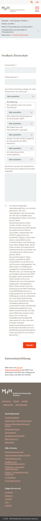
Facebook (9, 492)
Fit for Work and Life (12, 481)
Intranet (16, 401)
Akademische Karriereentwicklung (18, 421)
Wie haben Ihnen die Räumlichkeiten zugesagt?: (17, 128)
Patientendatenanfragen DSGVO (17, 455)
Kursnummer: (10, 65)
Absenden (29, 345)
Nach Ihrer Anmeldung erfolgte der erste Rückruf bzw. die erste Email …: (20, 90)
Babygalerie (9, 442)
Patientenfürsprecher (13, 459)
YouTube (8, 499)
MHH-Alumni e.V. (11, 439)
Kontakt (25, 401)
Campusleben (10, 478)
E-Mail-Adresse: (11, 77)
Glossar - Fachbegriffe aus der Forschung (16, 473)
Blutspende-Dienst (12, 429)
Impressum (6, 401)
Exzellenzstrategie (12, 418)
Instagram (9, 496)
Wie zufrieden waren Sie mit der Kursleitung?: (19, 106)
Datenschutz (8, 405)
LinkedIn (8, 506)
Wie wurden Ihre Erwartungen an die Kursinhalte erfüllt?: (19, 117)
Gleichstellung (10, 433)
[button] (37, 8)
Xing (7, 502)
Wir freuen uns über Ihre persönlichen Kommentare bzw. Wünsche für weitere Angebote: (20, 168)
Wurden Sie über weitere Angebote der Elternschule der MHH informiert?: (20, 141)
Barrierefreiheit (21, 405)
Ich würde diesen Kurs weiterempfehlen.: (15, 153)
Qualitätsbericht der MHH (14, 436)
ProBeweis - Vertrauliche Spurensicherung (14, 468)
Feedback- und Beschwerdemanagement (15, 463)
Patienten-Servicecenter (14, 452)
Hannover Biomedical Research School (17, 425)
